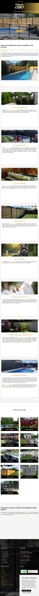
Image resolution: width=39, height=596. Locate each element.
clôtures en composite (7, 384)
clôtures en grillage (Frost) (22, 337)
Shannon (3, 579)
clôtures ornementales (11, 110)
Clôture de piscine (5, 551)
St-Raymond (4, 583)
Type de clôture (26, 11)
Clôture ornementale (5, 556)
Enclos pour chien (5, 562)
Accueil (15, 11)
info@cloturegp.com (4, 513)
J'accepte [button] (24, 590)
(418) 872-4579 (20, 1)
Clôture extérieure (5, 553)
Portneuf (3, 577)
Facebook (27, 559)
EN (37, 11)
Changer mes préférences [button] (27, 592)
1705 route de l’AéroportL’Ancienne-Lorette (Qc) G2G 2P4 (26, 552)
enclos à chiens (12, 261)
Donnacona (3, 573)
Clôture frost (4, 559)
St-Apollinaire (4, 580)
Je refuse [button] (28, 590)
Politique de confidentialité (25, 560)
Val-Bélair (3, 585)
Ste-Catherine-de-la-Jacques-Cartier (7, 584)
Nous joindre (35, 11)
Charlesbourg (4, 572)
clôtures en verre (7, 185)
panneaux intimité (13, 223)
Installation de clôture (19, 11)
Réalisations (31, 11)
